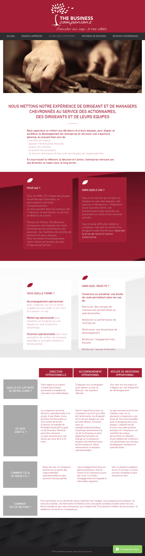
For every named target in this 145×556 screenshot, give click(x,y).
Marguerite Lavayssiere (85, 552)
